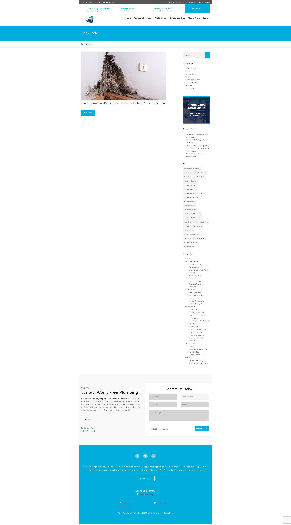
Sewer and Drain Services (198, 315)
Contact (206, 18)
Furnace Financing (190, 185)
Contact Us (197, 8)
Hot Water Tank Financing (192, 214)
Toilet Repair (201, 238)
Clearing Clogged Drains (197, 312)
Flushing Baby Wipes (190, 181)
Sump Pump (189, 88)
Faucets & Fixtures (195, 278)
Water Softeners (195, 281)
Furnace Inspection (190, 189)
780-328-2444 (88, 431)
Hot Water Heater (189, 210)
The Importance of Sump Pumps (198, 145)
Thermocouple (189, 238)
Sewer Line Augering (196, 335)
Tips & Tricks (193, 346)
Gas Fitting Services (196, 295)
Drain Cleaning (190, 68)
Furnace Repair (190, 74)
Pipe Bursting (197, 226)
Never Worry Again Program (199, 363)
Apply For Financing (196, 360)
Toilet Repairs (194, 267)
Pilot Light (187, 226)
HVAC (195, 222)
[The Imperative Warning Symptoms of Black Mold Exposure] (123, 76)
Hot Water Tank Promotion (192, 218)
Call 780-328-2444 (145, 479)
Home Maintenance (192, 80)
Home (128, 18)
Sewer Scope (193, 326)
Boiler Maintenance (200, 173)
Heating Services (189, 206)
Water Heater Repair (190, 242)
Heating (188, 77)
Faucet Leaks (190, 71)
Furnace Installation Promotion (194, 193)
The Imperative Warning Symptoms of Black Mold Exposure (123, 103)
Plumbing (188, 85)
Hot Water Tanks (195, 275)
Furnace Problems (190, 201)
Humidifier (187, 222)
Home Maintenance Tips (198, 349)
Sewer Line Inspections (197, 329)
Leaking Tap (204, 222)
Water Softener (189, 247)
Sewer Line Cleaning (196, 332)
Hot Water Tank (191, 82)
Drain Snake (201, 177)
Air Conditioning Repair (197, 304)
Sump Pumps (193, 318)
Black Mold (187, 173)
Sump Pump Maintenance (192, 234)
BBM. (171, 513)
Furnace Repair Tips (196, 355)
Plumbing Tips (188, 230)
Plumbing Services (195, 264)
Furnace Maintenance (191, 197)
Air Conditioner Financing (192, 169)
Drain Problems (189, 177)
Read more (88, 113)
